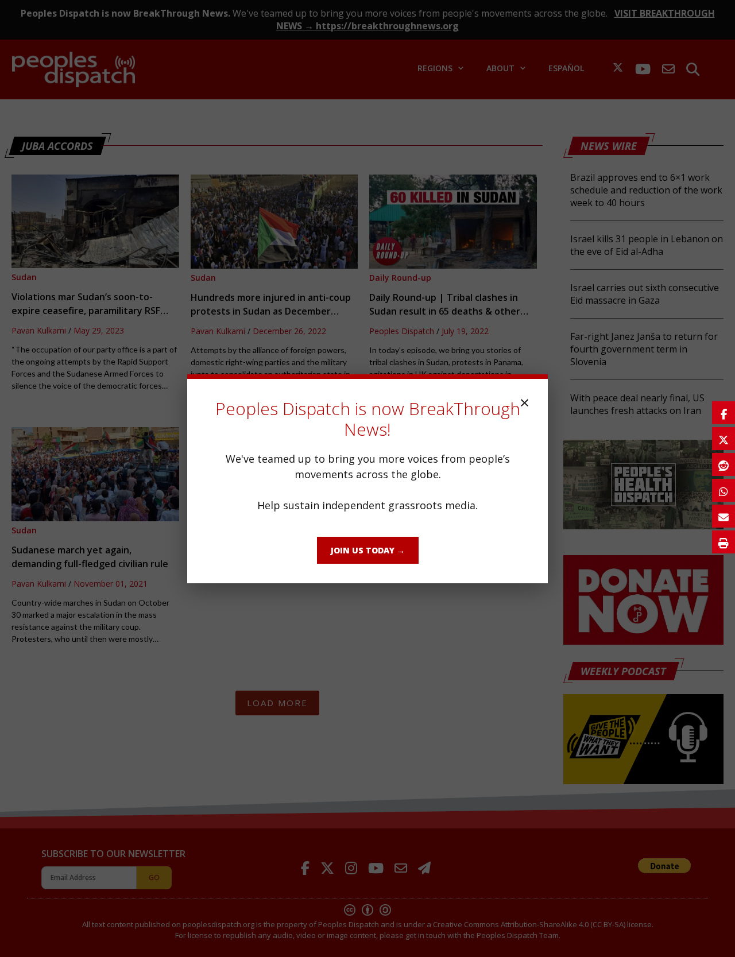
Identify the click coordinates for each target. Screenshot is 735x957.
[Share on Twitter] (723, 438)
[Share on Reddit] (723, 464)
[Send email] (723, 516)
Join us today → (368, 550)
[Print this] (723, 541)
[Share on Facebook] (723, 412)
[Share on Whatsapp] (723, 490)
